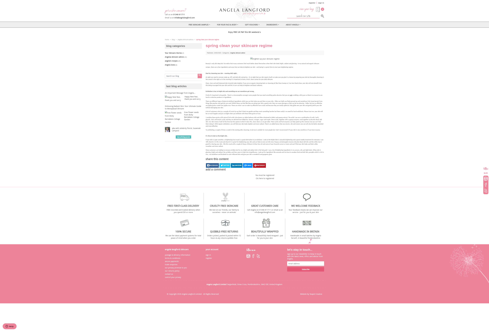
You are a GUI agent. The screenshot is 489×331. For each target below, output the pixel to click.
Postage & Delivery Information (177, 255)
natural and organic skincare (310, 63)
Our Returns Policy (172, 271)
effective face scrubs (259, 105)
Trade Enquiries (171, 264)
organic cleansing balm (258, 83)
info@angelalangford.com (184, 17)
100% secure (183, 231)
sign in (321, 3)
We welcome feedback (305, 205)
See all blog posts (183, 137)
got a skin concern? (175, 10)
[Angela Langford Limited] (244, 10)
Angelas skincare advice (237, 53)
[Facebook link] (253, 256)
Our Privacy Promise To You (176, 267)
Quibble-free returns (224, 231)
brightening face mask (232, 140)
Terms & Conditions (172, 258)
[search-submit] (322, 16)
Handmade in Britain (305, 231)
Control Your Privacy (173, 277)
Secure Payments (172, 261)
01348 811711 (179, 14)
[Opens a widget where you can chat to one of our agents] (10, 326)
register (312, 3)
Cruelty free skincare (224, 205)
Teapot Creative (316, 294)
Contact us (169, 274)
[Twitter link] (258, 256)
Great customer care (265, 205)
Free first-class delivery (183, 205)
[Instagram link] (248, 256)
